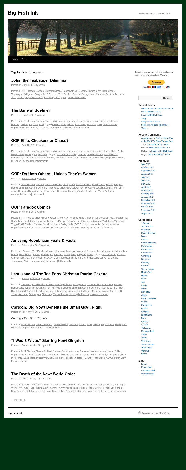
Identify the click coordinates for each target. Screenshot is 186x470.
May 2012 (145, 183)
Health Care (29, 220)
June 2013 (145, 163)
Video (144, 334)
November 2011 (148, 203)
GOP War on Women (44, 157)
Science (144, 324)
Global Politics (147, 268)
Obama (20, 97)
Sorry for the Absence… (152, 121)
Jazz (143, 281)
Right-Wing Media (115, 157)
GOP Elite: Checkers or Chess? (40, 140)
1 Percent (26, 217)
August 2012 (147, 173)
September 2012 (148, 170)
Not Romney (32, 390)
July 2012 (145, 177)
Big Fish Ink (23, 12)
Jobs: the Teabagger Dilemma (38, 80)
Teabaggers (17, 94)
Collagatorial (88, 94)
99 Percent (51, 217)
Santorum (23, 294)
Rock (143, 317)
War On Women (88, 190)
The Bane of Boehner (30, 110)
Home (15, 59)
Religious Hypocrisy (28, 190)
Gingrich (72, 290)
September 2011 (148, 209)
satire (64, 227)
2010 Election (50, 94)
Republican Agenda (21, 227)
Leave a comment (77, 97)
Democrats (111, 94)
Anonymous (146, 137)
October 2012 (147, 167)
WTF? (90, 254)
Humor (91, 90)
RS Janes (48, 97)
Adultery (75, 354)
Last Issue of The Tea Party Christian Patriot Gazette (59, 273)
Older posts (18, 399)
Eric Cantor (80, 124)
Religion (118, 184)
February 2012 (147, 193)
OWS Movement (148, 298)
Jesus (14, 190)
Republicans (108, 90)
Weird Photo (146, 347)
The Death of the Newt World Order (43, 373)
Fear (45, 257)
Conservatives (70, 90)
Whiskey (66, 127)
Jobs (13, 97)
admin (42, 84)
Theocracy (47, 294)
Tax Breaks (112, 257)
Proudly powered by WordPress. (156, 412)
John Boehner (110, 124)
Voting (14, 387)
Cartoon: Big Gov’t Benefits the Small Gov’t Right (56, 307)
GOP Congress (94, 124)
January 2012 (147, 196)
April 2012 (146, 186)
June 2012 (145, 180)
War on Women (148, 344)
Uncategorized (147, 331)
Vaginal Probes (60, 294)
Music (144, 288)
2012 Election (28, 90)
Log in (144, 363)
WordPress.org (147, 373)
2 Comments (41, 160)
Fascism (118, 284)
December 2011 (148, 200)
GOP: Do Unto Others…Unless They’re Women (54, 173)
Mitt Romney (42, 357)
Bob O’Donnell (18, 290)
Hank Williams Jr (85, 290)
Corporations (120, 217)
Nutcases (114, 224)
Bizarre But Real (44, 351)
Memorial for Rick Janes (152, 114)
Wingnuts (28, 94)
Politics (120, 150)
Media (28, 254)
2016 (73, 154)
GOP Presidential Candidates (107, 387)
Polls (42, 390)
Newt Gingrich (56, 357)
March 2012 (146, 190)
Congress (100, 94)
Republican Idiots (34, 97)
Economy (82, 90)
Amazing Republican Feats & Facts (43, 240)
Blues (143, 236)
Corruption (97, 150)
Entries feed (146, 367)
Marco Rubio (72, 157)
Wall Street (107, 220)
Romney (15, 124)
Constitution (118, 187)
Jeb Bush (60, 157)
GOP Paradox (81, 224)
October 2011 (147, 206)
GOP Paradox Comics (31, 207)
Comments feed (148, 370)
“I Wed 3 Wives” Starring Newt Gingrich (47, 340)
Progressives (146, 304)
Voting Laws (30, 260)
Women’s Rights (106, 190)
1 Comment (38, 194)
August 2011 (147, 213)
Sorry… (144, 118)
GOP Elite (28, 157)
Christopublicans (53, 90)
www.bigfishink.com (21, 194)
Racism (104, 290)
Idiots (98, 90)
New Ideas (146, 291)
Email (24, 59)
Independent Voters (99, 224)
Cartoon (40, 90)
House (121, 94)
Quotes (144, 308)
